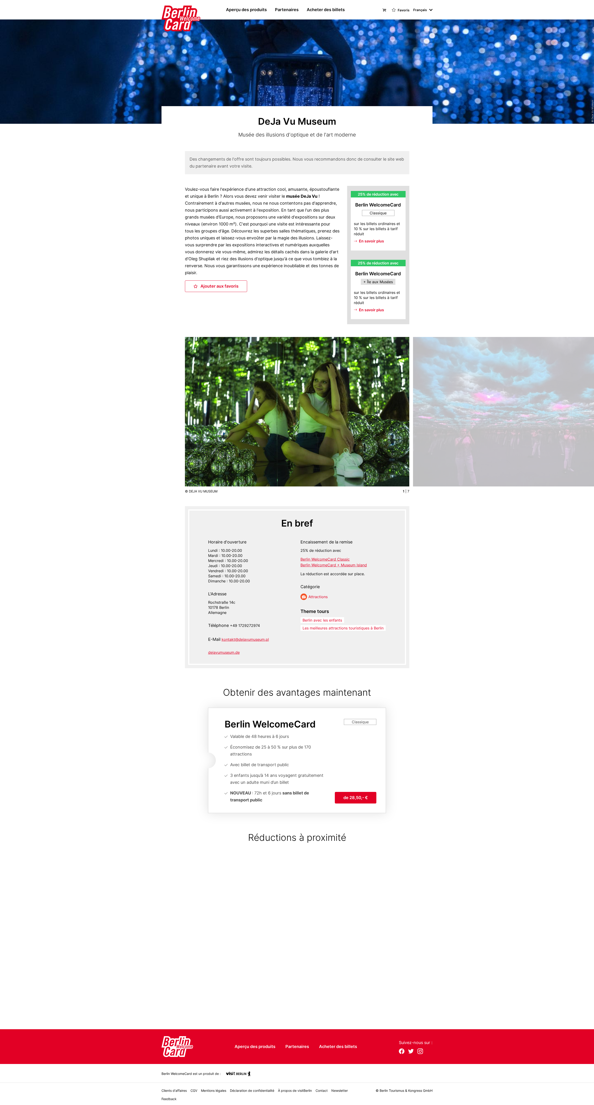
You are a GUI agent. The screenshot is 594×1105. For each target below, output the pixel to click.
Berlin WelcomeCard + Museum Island (333, 565)
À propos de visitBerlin (295, 1090)
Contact (322, 1090)
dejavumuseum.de (224, 652)
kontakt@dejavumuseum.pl (245, 639)
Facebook (401, 1051)
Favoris (403, 10)
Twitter (411, 1051)
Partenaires (287, 9)
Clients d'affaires (174, 1090)
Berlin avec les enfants (322, 620)
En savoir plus (371, 241)
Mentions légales (213, 1090)
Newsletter (339, 1090)
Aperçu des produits (246, 9)
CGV (193, 1090)
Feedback (169, 1099)
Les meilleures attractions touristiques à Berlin (343, 628)
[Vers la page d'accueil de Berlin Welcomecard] (171, 10)
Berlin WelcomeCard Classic (325, 559)
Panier (384, 9)
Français (420, 10)
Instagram (420, 1051)
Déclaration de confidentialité (252, 1090)
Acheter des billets (326, 9)
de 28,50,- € (355, 797)
